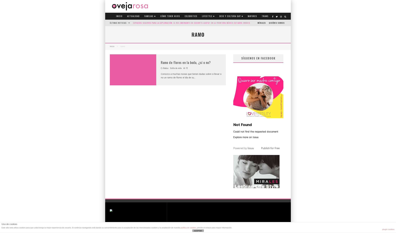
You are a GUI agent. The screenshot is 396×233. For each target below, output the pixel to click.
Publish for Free (270, 148)
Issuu (251, 148)
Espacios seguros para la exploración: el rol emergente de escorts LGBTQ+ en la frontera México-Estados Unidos (191, 23)
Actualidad (133, 16)
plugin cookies (388, 229)
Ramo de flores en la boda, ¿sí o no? (186, 62)
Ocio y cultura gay (230, 16)
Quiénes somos (277, 23)
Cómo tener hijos (170, 16)
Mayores (252, 16)
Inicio (119, 16)
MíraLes (262, 23)
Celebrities (191, 16)
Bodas (166, 68)
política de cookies (188, 228)
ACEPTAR (198, 231)
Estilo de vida (176, 68)
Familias (149, 16)
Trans (265, 16)
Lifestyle (207, 16)
